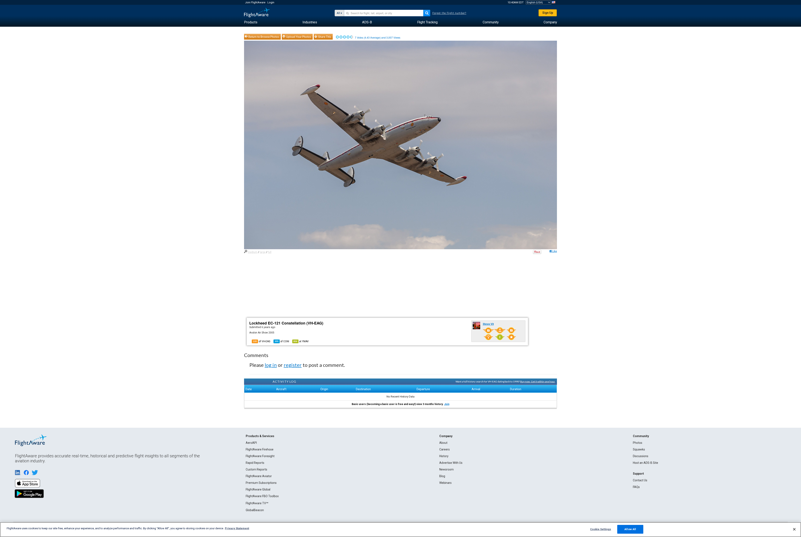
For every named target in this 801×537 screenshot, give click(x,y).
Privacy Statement (237, 528)
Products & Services (260, 436)
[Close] (794, 529)
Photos (637, 442)
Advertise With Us (450, 462)
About (443, 442)
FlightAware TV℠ (257, 503)
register (293, 365)
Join (446, 404)
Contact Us (640, 480)
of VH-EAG (261, 341)
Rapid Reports (255, 462)
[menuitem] (250, 22)
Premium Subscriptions (261, 482)
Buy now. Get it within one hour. (537, 381)
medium (252, 252)
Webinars (445, 482)
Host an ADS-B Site (645, 462)
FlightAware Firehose (259, 449)
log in (271, 365)
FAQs (636, 487)
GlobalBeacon (255, 510)
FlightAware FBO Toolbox (262, 496)
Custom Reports (256, 469)
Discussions (640, 456)
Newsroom (446, 469)
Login (270, 2)
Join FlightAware (255, 2)
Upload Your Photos (298, 36)
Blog (442, 476)
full (269, 252)
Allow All (630, 529)
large (263, 252)
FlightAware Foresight (260, 456)
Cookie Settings (600, 529)
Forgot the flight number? (449, 13)
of (282, 341)
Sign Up (547, 12)
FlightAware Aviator (259, 476)
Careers (444, 449)
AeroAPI (251, 442)
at (301, 341)
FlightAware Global (258, 489)
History (443, 456)
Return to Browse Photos (263, 36)
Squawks (639, 449)
